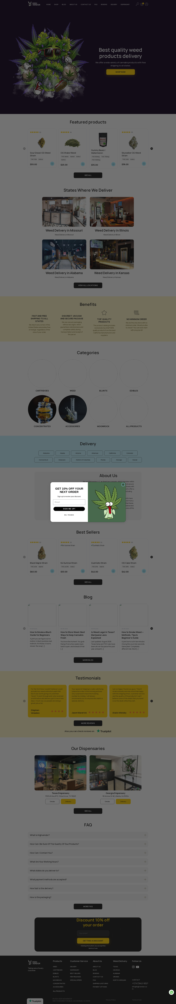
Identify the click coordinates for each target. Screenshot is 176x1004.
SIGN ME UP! (69, 509)
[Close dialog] (123, 484)
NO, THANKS (69, 515)
